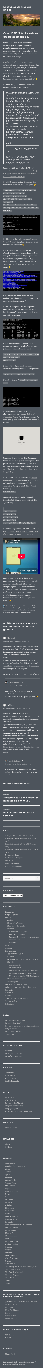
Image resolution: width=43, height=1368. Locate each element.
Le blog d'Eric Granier (13, 1023)
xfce (29, 612)
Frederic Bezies (11, 606)
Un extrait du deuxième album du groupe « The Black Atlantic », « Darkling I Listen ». (21, 531)
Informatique (7, 608)
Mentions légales (12, 863)
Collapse (8, 1177)
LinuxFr (8, 1144)
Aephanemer (10, 1163)
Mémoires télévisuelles (16, 926)
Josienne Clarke (11, 1219)
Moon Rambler (11, 1236)
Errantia (8, 1202)
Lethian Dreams (11, 1227)
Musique (10, 929)
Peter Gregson (11, 1255)
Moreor (8, 1239)
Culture (8, 918)
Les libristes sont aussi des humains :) (24, 970)
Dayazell (8, 1188)
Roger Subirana (11, 1318)
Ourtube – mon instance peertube (18, 1111)
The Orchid (9, 1278)
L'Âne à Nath (10, 1100)
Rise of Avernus (11, 1258)
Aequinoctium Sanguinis (15, 1166)
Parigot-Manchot (12, 1029)
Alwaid (8, 1172)
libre (21, 610)
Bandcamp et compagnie (19, 931)
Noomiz (12, 943)
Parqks (8, 1250)
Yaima (7, 1280)
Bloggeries (9, 912)
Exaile (15, 480)
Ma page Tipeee (11, 1109)
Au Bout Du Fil (11, 1305)
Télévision (9, 993)
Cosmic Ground (11, 1183)
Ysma (7, 1283)
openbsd (15, 612)
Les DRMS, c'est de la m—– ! (16, 984)
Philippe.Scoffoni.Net (13, 1031)
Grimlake (9, 1205)
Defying (8, 1194)
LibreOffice (7, 68)
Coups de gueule (11, 915)
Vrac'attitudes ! (11, 1001)
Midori (34, 478)
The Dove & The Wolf (13, 1269)
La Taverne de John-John (15, 1020)
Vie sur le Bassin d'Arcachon (16, 998)
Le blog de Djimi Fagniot (15, 1053)
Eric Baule (9, 1200)
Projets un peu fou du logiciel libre (22, 973)
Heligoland (9, 1208)
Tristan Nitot (10, 1034)
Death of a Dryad (11, 1191)
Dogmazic (9, 1307)
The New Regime (12, 1275)
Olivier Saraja (10, 1078)
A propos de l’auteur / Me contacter (19, 836)
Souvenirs (9, 990)
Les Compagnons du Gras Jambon (18, 1225)
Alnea (7, 1169)
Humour (8, 948)
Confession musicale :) (18, 934)
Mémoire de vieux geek (16, 979)
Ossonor (8, 1247)
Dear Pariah (9, 1097)
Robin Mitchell (11, 1316)
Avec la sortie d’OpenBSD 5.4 (14, 62)
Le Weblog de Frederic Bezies (12, 1362)
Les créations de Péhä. (14, 1056)
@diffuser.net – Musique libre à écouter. (21, 1302)
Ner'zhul (11, 638)
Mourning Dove (11, 1241)
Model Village (10, 1230)
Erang (7, 1197)
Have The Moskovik (13, 1310)
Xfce (19, 68)
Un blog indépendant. (13, 866)
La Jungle (9, 1222)
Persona (8, 1253)
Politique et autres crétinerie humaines (20, 987)
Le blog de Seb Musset (14, 1103)
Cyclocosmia (10, 1186)
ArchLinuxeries (15, 965)
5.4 (31, 608)
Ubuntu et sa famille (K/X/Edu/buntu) (24, 976)
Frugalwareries (15, 968)
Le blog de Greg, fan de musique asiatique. (22, 1026)
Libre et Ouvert (11, 1128)
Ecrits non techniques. (14, 858)
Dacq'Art (8, 1051)
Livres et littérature (15, 923)
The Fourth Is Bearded (14, 1272)
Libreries (15, 608)
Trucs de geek (23, 608)
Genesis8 (8, 1338)
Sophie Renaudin (12, 1081)
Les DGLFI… (10, 861)
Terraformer (10, 1264)
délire (34, 608)
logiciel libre (7, 612)
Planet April (10, 1354)
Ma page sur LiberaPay (14, 1106)
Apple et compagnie (15, 954)
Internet (10, 957)
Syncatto (8, 1261)
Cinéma (10, 920)
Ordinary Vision (11, 1244)
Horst (7, 1214)
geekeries (6, 610)
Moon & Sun (10, 1233)
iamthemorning (11, 1216)
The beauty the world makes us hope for (21, 1266)
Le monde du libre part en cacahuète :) (22, 959)
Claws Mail (7, 480)
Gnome (32, 65)
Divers (7, 945)
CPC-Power (9, 1335)
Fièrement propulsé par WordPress (14, 1364)
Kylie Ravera (10, 1075)
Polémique (9, 1004)
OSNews (8, 1147)
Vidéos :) (8, 996)
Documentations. (12, 855)
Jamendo (8, 1313)
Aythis (7, 1175)
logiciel (32, 610)
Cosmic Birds (10, 1180)
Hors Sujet (9, 1211)
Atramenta (9, 1073)
